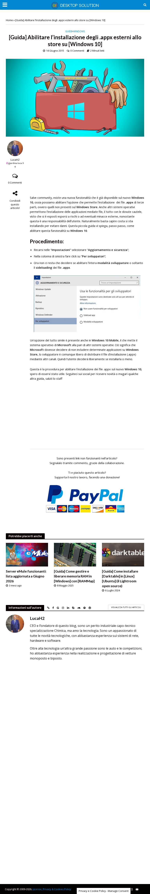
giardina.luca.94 (16, 165)
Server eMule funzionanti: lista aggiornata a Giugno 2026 (26, 576)
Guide (68, 31)
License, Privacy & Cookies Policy (52, 889)
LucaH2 (15, 159)
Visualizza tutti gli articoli (126, 607)
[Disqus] (75, 718)
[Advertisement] (87, 167)
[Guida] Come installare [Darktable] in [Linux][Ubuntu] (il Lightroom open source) (120, 578)
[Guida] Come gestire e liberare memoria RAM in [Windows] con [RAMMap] (74, 576)
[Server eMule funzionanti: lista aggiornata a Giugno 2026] (27, 554)
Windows (79, 31)
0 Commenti (77, 50)
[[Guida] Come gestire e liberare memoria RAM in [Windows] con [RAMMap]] (75, 554)
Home (9, 20)
